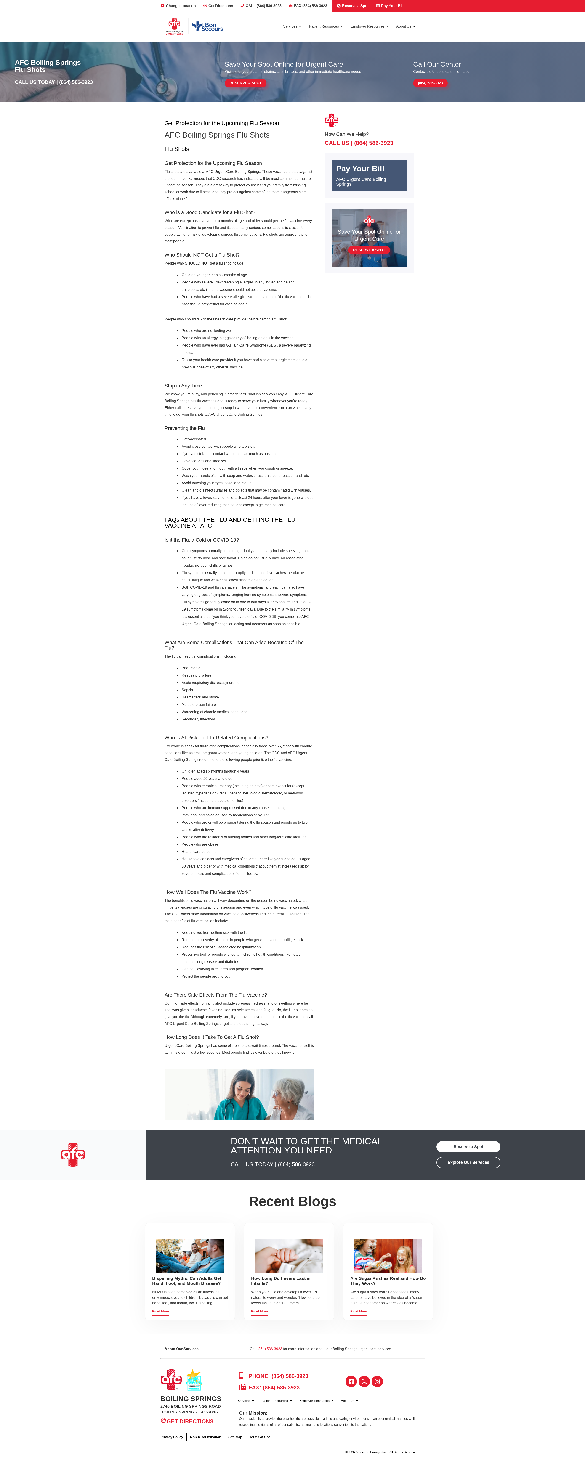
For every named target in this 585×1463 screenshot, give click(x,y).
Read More (160, 1311)
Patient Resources (324, 26)
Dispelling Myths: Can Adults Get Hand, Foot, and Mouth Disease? (186, 1281)
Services (290, 26)
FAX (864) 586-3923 (310, 6)
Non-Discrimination (205, 1437)
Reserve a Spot (355, 6)
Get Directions (220, 6)
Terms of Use (259, 1437)
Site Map (235, 1437)
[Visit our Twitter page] (364, 1381)
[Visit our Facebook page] (351, 1381)
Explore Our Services (468, 1162)
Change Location (181, 6)
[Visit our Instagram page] (377, 1381)
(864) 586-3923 (76, 82)
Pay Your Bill (391, 6)
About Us (403, 26)
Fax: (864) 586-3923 (273, 1387)
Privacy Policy (171, 1437)
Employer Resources (368, 26)
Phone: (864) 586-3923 (277, 1376)
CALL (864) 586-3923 (264, 6)
